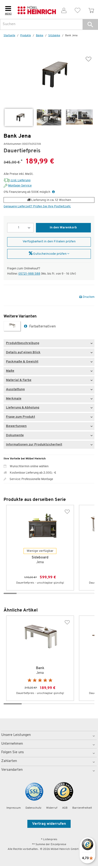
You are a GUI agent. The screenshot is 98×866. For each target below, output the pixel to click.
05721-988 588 (29, 273)
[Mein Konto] (63, 9)
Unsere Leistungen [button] (16, 735)
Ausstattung (15, 389)
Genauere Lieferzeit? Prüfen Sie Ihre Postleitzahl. (37, 206)
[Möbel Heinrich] (37, 9)
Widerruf (51, 808)
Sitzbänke (54, 35)
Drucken (88, 297)
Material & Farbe (18, 380)
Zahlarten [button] (9, 761)
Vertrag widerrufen (49, 824)
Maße (10, 370)
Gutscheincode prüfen (49, 253)
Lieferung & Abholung (22, 407)
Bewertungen (16, 426)
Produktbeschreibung (22, 343)
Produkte (25, 35)
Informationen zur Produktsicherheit (34, 444)
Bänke (39, 35)
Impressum (13, 808)
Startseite (9, 35)
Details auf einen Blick (23, 352)
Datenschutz (33, 808)
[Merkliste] (77, 9)
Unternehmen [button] (12, 744)
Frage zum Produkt (20, 416)
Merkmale (13, 398)
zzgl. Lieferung (20, 180)
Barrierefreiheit (82, 808)
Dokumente (15, 435)
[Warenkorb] (91, 9)
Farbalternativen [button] (42, 326)
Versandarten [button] (12, 770)
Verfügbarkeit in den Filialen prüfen (49, 241)
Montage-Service (20, 185)
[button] (90, 24)
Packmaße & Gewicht (22, 361)
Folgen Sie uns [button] (12, 752)
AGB (65, 808)
